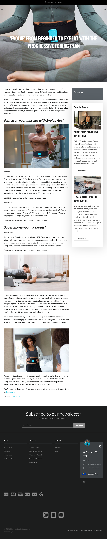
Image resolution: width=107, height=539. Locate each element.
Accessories (8, 455)
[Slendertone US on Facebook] (53, 515)
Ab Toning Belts (9, 459)
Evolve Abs (15, 396)
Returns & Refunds (35, 459)
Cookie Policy (98, 530)
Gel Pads (7, 451)
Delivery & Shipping (35, 451)
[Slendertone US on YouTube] (61, 515)
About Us (58, 447)
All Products (8, 447)
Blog (56, 451)
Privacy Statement (87, 530)
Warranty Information (36, 455)
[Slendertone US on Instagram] (45, 515)
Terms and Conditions (72, 530)
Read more (81, 171)
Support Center (34, 447)
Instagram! (10, 392)
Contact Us (33, 462)
